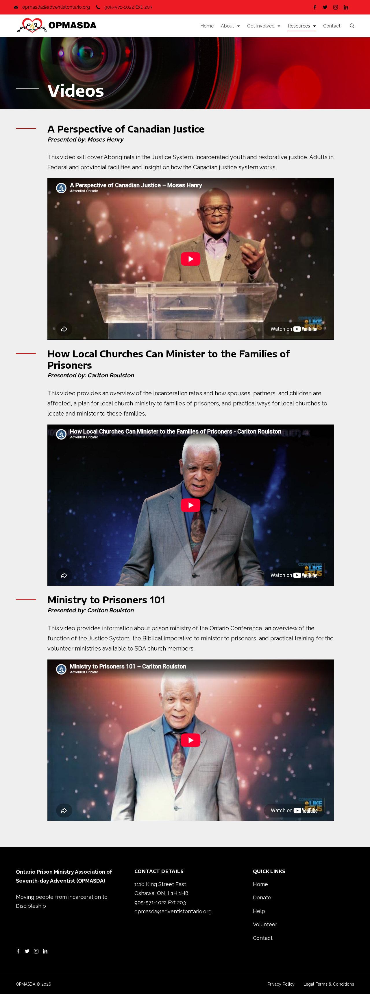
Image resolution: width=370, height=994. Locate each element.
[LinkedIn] (346, 7)
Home (207, 26)
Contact (332, 26)
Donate (262, 897)
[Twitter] (325, 7)
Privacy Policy (281, 984)
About (227, 26)
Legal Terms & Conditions (329, 984)
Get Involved (261, 26)
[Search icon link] (350, 26)
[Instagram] (335, 7)
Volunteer (265, 924)
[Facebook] (314, 7)
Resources (299, 26)
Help (259, 911)
